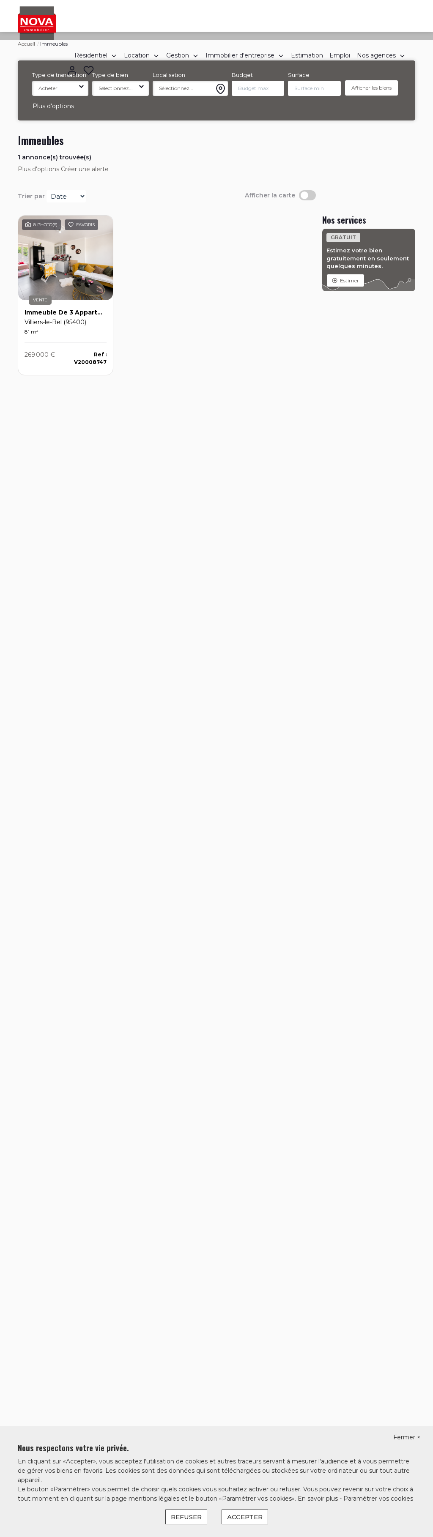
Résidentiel (90, 55)
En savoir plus (319, 1498)
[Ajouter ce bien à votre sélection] (71, 226)
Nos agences (376, 55)
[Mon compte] (72, 71)
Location (137, 55)
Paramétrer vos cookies (378, 1498)
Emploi (339, 55)
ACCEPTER (245, 1517)
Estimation (307, 55)
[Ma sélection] (88, 71)
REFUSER (186, 1517)
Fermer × (406, 1437)
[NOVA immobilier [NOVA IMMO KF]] (37, 23)
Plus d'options (53, 106)
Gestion (177, 55)
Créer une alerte (85, 169)
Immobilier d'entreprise (240, 55)
